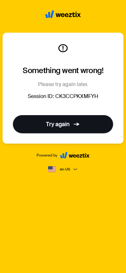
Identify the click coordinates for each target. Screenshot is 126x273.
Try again (58, 124)
